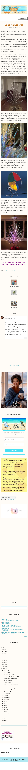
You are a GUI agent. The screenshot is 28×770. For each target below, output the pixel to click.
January (5, 713)
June (5, 703)
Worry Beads (7, 672)
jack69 (6, 317)
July (4, 701)
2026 (3, 647)
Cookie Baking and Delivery (10, 678)
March (5, 709)
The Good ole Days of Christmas (11, 676)
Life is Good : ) (6, 622)
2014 (3, 715)
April (5, 707)
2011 (3, 720)
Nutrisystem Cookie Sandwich (11, 684)
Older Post (22, 364)
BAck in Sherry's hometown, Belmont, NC (11, 620)
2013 (3, 717)
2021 (3, 657)
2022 (3, 655)
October (6, 695)
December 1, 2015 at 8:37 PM (11, 318)
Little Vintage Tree (8, 691)
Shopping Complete (8, 682)
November (6, 693)
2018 (3, 662)
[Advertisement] (14, 536)
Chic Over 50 (5, 628)
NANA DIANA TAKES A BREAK (9, 625)
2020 (3, 659)
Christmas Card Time (9, 690)
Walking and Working (7, 623)
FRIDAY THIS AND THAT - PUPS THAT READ (11, 626)
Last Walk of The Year (9, 674)
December (6, 670)
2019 (3, 661)
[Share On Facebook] (9, 270)
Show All (25, 636)
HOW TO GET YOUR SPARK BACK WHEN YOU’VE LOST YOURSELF (13, 630)
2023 (3, 653)
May (5, 705)
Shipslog (4, 619)
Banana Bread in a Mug (9, 688)
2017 (3, 664)
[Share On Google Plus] (12, 270)
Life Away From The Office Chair (12, 759)
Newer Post (5, 364)
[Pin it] (14, 270)
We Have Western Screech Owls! (9, 635)
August (5, 699)
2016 (3, 666)
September (6, 697)
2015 (3, 668)
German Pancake (8, 680)
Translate (12, 499)
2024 (3, 651)
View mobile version (14, 365)
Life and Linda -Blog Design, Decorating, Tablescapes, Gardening (13, 633)
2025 (3, 649)
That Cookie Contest (9, 686)
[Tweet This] (6, 270)
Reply (25, 338)
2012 (3, 719)
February (6, 711)
